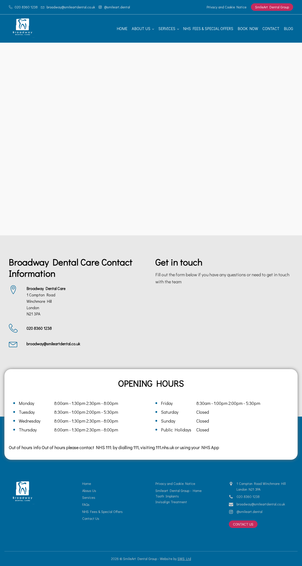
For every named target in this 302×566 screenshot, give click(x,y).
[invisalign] (210, 80)
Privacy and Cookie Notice (227, 7)
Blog (288, 28)
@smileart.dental (249, 511)
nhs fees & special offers (208, 28)
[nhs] (34, 125)
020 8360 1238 (248, 496)
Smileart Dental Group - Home (178, 490)
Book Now (248, 28)
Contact (270, 28)
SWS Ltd (184, 558)
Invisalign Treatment (171, 501)
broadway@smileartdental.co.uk (261, 504)
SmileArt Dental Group (272, 7)
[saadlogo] (92, 125)
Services (166, 28)
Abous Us (89, 490)
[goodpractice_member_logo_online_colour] (151, 80)
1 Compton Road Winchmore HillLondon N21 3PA (261, 486)
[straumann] (151, 125)
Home (122, 28)
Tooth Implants (167, 496)
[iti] (268, 80)
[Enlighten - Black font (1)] (34, 80)
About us (141, 28)
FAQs (86, 504)
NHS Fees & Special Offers (102, 511)
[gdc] (92, 80)
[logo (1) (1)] (210, 125)
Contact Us (90, 518)
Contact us (243, 524)
